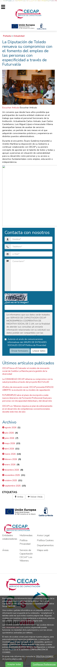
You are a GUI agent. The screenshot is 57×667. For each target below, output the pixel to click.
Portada (7, 36)
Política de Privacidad (36, 345)
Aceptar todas (14, 664)
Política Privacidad (25, 542)
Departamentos (45, 545)
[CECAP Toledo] (28, 13)
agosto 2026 (10, 427)
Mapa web (42, 550)
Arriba (20, 496)
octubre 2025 (10, 480)
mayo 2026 (9, 443)
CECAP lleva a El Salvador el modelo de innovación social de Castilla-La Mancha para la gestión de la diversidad (25, 371)
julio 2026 (9, 433)
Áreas (5, 550)
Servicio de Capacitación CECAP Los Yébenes (26, 555)
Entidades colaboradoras (9, 537)
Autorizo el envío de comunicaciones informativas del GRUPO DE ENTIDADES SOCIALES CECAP (27, 342)
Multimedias (26, 535)
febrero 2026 (10, 459)
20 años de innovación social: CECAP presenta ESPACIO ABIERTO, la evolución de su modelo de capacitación (28, 388)
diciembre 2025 (11, 470)
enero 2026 (10, 464)
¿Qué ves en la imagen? (17, 302)
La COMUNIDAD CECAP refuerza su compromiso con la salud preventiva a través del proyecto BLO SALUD (27, 380)
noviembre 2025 (12, 475)
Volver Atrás (36, 496)
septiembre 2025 (12, 485)
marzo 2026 (10, 454)
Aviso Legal (43, 535)
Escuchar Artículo (10, 107)
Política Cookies (45, 540)
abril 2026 (9, 448)
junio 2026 (9, 438)
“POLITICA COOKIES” (45, 656)
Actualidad (18, 36)
